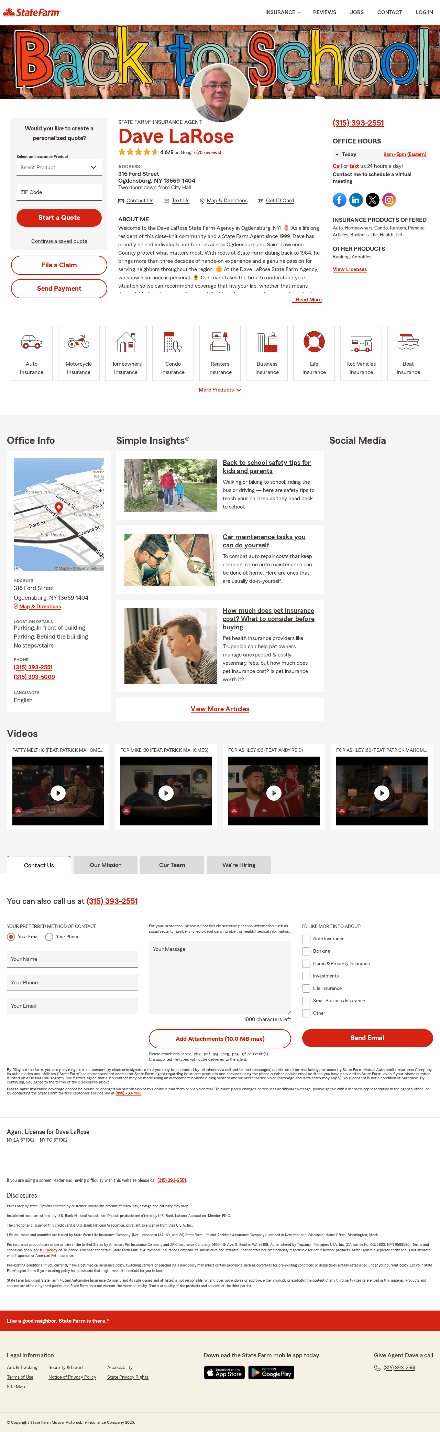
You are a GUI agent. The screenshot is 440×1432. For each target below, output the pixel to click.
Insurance (280, 12)
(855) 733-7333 (128, 1093)
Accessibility (120, 1367)
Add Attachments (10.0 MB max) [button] (220, 1039)
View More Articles (220, 709)
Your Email (29, 936)
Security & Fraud (65, 1367)
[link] (32, 12)
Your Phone (67, 936)
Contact (389, 12)
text (354, 166)
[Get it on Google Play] (271, 1372)
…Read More (307, 299)
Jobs (357, 12)
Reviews (324, 12)
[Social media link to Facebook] (339, 200)
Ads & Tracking (22, 1367)
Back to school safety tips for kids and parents (267, 466)
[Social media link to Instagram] (389, 200)
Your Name (24, 959)
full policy (48, 1250)
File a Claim (59, 265)
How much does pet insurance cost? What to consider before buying (269, 619)
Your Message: (170, 949)
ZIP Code (31, 192)
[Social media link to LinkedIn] (356, 200)
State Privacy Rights (127, 1377)
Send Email (367, 1038)
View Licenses (350, 269)
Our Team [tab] (172, 865)
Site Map (16, 1387)
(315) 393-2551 (358, 123)
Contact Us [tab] (39, 865)
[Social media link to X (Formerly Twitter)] (373, 200)
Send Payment (59, 288)
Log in (424, 12)
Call (337, 166)
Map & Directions (40, 606)
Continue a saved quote (59, 241)
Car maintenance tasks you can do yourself (264, 541)
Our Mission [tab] (106, 865)
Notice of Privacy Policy (72, 1377)
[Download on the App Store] (224, 1372)
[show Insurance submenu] (298, 12)
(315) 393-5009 (34, 677)
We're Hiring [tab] (238, 865)
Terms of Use (20, 1377)
